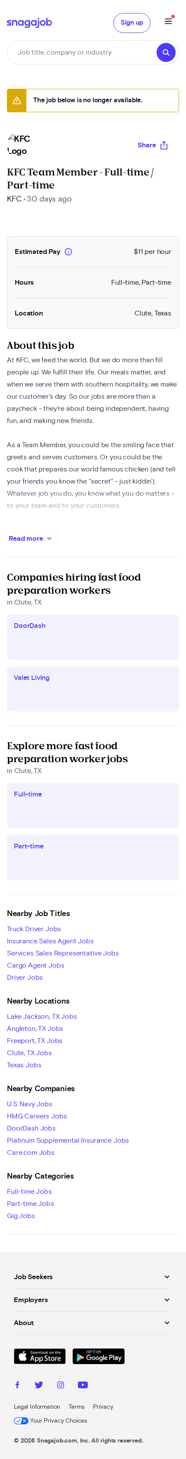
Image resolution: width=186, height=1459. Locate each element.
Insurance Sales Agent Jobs (50, 941)
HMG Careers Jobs (37, 1116)
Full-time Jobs (29, 1191)
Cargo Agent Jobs (35, 965)
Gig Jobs (21, 1215)
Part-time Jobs (30, 1203)
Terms (76, 1407)
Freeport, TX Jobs (34, 1040)
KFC (14, 199)
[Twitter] (39, 1386)
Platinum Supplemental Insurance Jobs (68, 1140)
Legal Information (37, 1407)
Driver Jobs (25, 977)
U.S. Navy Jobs (29, 1104)
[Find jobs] (166, 52)
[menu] (168, 22)
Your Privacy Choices (58, 1421)
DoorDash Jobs (31, 1128)
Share (147, 145)
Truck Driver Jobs (34, 929)
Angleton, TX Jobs (35, 1028)
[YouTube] (83, 1386)
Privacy (103, 1407)
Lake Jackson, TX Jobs (42, 1016)
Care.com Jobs (31, 1152)
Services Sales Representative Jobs (63, 953)
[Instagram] (60, 1386)
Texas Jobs (24, 1065)
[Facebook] (17, 1386)
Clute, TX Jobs (29, 1053)
